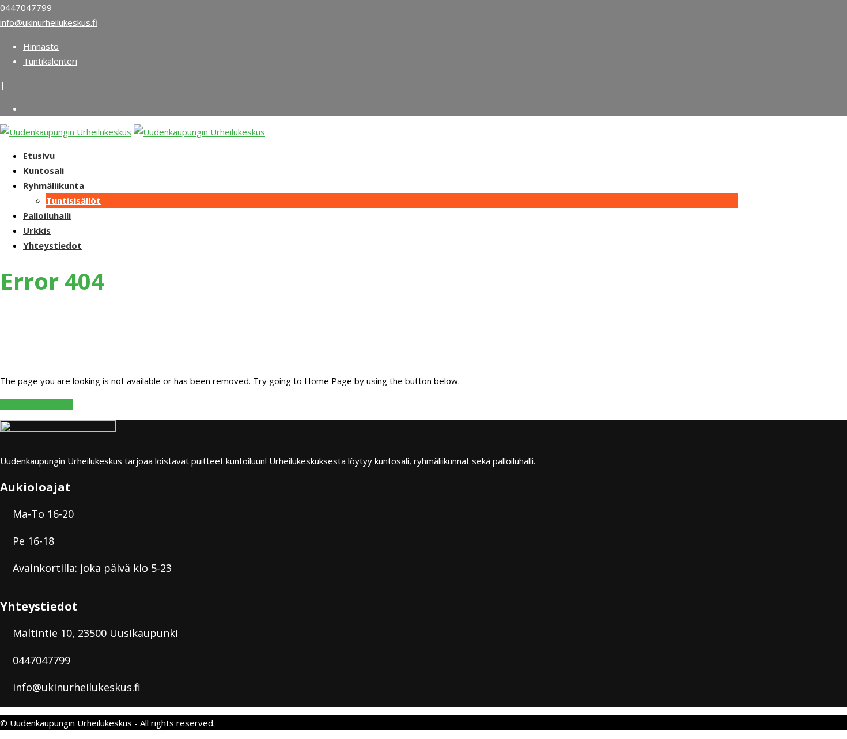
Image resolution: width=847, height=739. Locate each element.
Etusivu (39, 155)
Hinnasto (41, 46)
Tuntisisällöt (73, 200)
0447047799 (26, 7)
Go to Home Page (36, 404)
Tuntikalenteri (50, 61)
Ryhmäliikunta (53, 185)
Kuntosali (43, 170)
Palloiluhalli (47, 215)
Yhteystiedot (52, 245)
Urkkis (37, 230)
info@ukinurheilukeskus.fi (48, 22)
